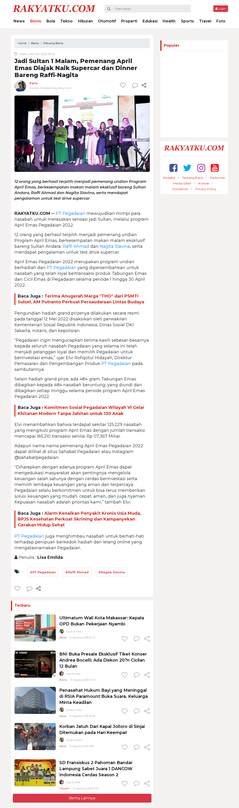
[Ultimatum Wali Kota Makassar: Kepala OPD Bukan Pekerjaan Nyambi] (35, 627)
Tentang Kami (192, 178)
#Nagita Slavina (111, 572)
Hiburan (85, 21)
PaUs (34, 83)
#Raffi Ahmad (77, 572)
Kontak (203, 183)
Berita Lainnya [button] (82, 798)
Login (222, 8)
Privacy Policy (205, 189)
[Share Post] (143, 85)
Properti (129, 21)
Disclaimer (180, 189)
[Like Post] (123, 85)
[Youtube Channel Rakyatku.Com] (214, 168)
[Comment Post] (137, 639)
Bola (50, 21)
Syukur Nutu (74, 631)
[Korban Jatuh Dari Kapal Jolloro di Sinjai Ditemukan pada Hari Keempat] (35, 736)
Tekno (66, 21)
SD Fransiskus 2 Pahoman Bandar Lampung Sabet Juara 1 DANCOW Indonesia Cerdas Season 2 (96, 768)
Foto (220, 21)
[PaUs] (20, 86)
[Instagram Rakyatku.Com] (201, 168)
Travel (205, 21)
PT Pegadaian (70, 213)
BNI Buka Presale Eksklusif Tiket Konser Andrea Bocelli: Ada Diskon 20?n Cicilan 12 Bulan (103, 660)
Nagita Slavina (115, 246)
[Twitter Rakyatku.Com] (187, 168)
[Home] (54, 8)
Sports (187, 21)
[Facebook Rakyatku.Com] (173, 168)
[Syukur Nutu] (61, 632)
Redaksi (169, 178)
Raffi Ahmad (76, 246)
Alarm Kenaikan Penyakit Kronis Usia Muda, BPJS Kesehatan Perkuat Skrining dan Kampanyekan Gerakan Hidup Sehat (79, 519)
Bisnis (35, 21)
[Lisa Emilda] (61, 674)
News (19, 21)
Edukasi (150, 21)
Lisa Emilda (73, 673)
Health (169, 21)
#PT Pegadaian (43, 572)
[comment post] (135, 85)
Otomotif (107, 21)
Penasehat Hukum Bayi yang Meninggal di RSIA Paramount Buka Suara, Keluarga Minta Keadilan (103, 696)
